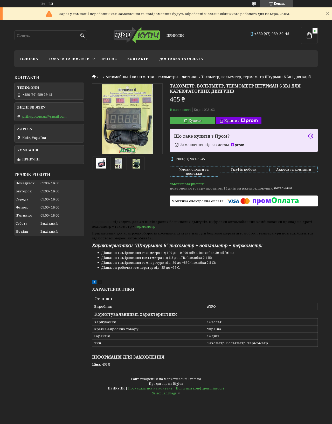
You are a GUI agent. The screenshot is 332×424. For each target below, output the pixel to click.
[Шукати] (82, 35)
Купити (195, 120)
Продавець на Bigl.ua (166, 383)
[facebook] (94, 282)
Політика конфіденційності (200, 388)
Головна (28, 58)
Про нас (108, 58)
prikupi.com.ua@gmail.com (44, 116)
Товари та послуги (69, 58)
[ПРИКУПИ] (137, 35)
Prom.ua (194, 379)
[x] (100, 282)
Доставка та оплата (181, 58)
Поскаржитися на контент (150, 388)
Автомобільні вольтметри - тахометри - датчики (152, 77)
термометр (145, 226)
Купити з (232, 120)
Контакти (138, 58)
